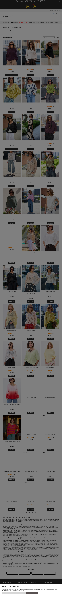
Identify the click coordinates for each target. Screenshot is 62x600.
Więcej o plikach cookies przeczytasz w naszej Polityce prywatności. (14, 590)
